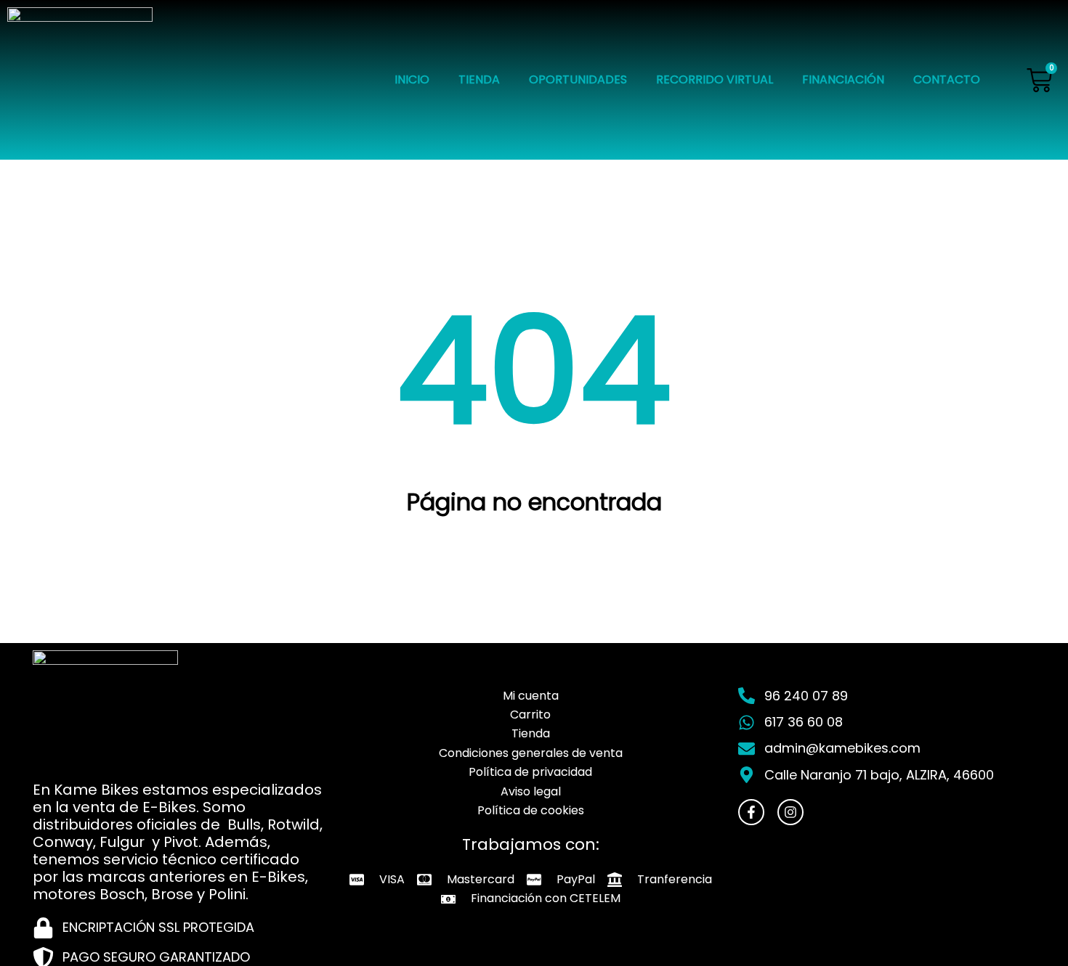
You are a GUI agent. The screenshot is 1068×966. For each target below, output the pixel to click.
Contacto (946, 79)
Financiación (843, 79)
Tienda (479, 79)
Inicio (412, 79)
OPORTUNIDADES (578, 79)
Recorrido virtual (714, 79)
